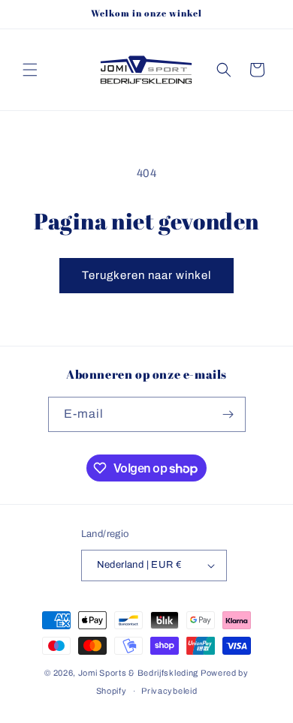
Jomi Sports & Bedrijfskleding (138, 672)
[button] (30, 69)
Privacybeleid (169, 690)
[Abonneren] (228, 414)
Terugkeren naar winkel (146, 275)
